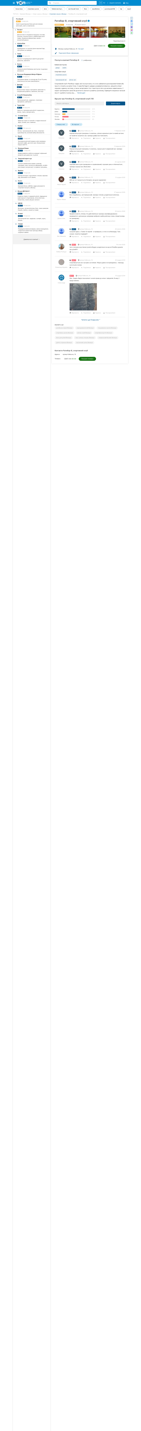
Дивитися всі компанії (31, 239)
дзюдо (58, 67)
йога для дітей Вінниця (63, 337)
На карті (81, 49)
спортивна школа (61, 74)
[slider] (58, 24)
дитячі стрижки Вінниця (64, 342)
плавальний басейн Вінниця (108, 337)
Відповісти (74, 138)
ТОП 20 (15, 14)
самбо (64, 67)
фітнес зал (72, 80)
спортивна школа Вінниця (64, 333)
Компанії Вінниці (25, 14)
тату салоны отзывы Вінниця (84, 337)
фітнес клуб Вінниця (84, 333)
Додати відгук (115, 103)
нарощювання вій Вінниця (85, 328)
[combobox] (61, 124)
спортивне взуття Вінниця (103, 333)
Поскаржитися (109, 138)
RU (104, 3)
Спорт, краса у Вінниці (40, 14)
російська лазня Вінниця (64, 328)
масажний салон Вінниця (84, 342)
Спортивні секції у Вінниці (57, 14)
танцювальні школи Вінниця (107, 328)
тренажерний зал (61, 80)
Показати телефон (116, 46)
